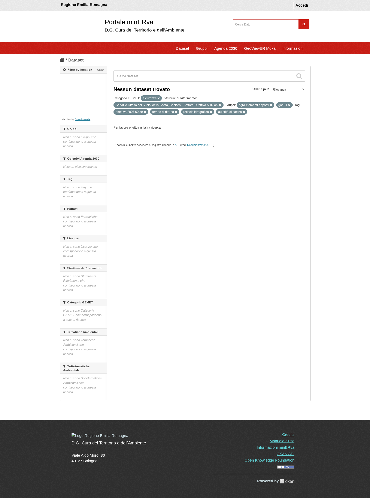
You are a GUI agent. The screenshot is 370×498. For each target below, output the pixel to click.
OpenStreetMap (83, 119)
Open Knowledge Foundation (269, 460)
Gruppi (201, 48)
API (177, 145)
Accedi (301, 5)
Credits (288, 434)
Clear (100, 69)
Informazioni (292, 48)
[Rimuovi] (158, 98)
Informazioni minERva (275, 447)
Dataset (182, 48)
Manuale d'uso (282, 441)
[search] (299, 76)
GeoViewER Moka (260, 48)
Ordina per (260, 89)
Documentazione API (200, 145)
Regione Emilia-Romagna (84, 5)
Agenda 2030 (225, 48)
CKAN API (285, 454)
